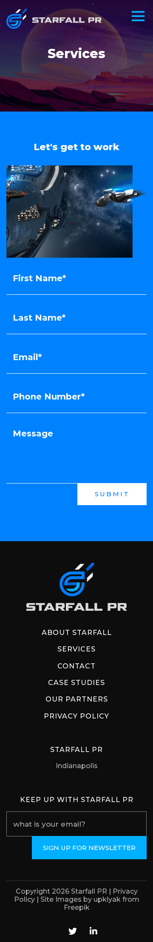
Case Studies (76, 683)
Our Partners (76, 699)
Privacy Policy (76, 716)
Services (76, 649)
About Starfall (77, 633)
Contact (76, 666)
